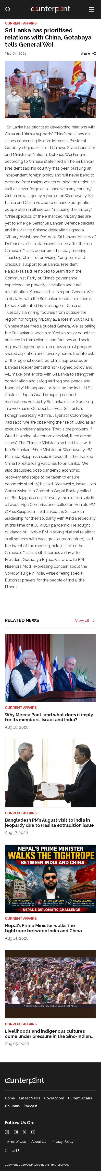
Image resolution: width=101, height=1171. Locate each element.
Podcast (31, 1106)
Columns (12, 1106)
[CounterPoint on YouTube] (33, 1132)
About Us (38, 1142)
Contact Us (13, 1151)
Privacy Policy (62, 1142)
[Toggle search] (8, 9)
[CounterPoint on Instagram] (16, 1132)
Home (10, 1098)
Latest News (29, 1098)
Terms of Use (15, 1142)
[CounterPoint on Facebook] (7, 1132)
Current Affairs (80, 1098)
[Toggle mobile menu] (91, 9)
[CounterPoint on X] (24, 1132)
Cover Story (54, 1098)
